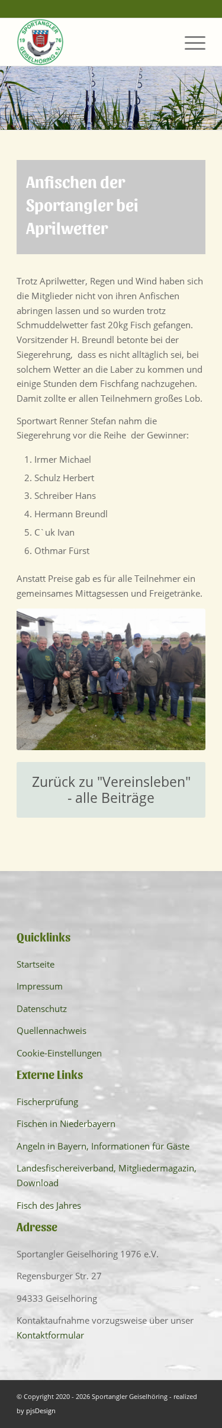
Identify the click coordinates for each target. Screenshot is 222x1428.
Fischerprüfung (47, 1101)
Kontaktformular (50, 1335)
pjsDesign (41, 1410)
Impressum (40, 986)
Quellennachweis (51, 1030)
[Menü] (189, 42)
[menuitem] (189, 42)
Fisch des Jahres (49, 1205)
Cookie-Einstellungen (59, 1053)
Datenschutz (42, 1008)
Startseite (35, 964)
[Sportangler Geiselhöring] (92, 42)
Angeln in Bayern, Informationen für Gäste (103, 1146)
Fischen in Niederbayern (66, 1123)
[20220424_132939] (111, 679)
